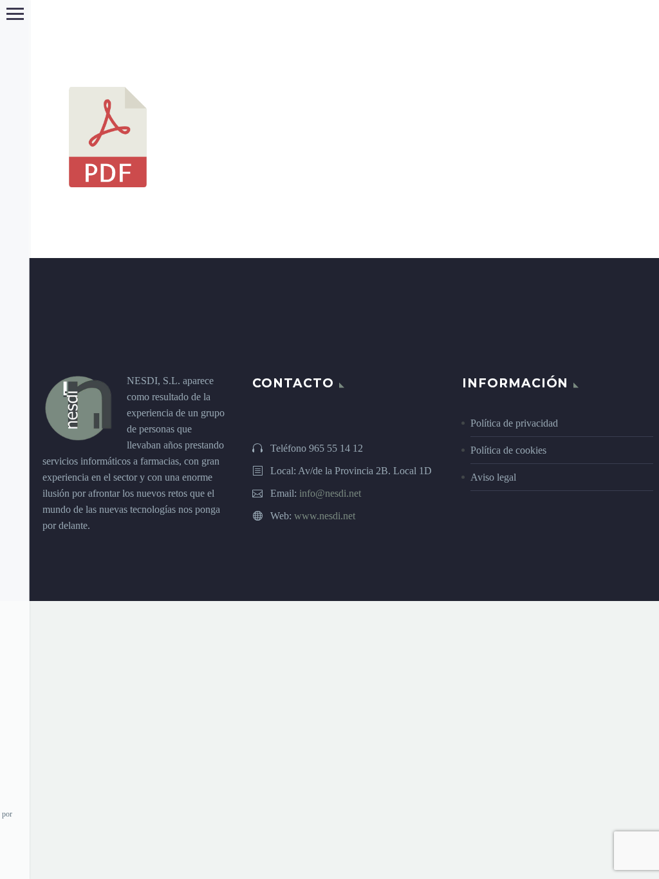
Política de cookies (508, 450)
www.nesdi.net (324, 515)
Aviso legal (493, 477)
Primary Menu (15, 13)
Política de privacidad (514, 423)
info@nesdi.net (330, 493)
